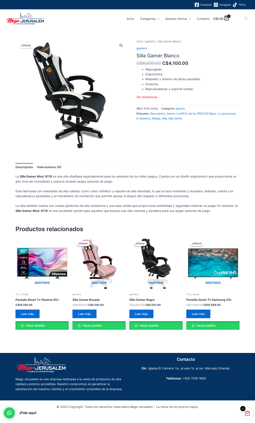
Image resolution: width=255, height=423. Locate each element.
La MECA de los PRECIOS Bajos (196, 113)
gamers (150, 41)
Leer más (27, 314)
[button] (157, 18)
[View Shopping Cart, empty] (237, 18)
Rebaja (156, 118)
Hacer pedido (35, 325)
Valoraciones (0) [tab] (49, 167)
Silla (164, 118)
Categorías (148, 19)
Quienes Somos (176, 19)
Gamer (171, 113)
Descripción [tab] (24, 167)
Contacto (203, 19)
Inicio (130, 19)
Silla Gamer (175, 118)
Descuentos (157, 113)
